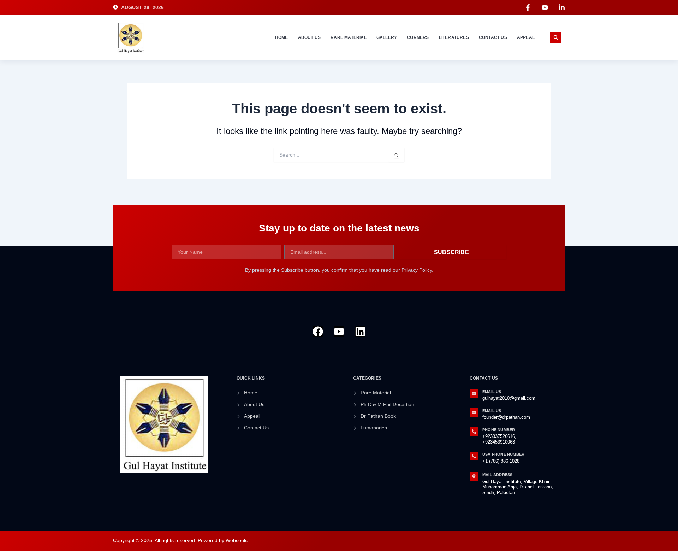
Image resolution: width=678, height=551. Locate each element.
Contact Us (493, 37)
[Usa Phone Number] (474, 456)
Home (281, 37)
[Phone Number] (474, 431)
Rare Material (349, 37)
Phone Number (498, 430)
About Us (309, 37)
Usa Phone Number (503, 454)
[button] (555, 37)
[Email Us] (474, 393)
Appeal (526, 37)
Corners (418, 37)
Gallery (386, 37)
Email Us (491, 391)
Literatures (454, 37)
